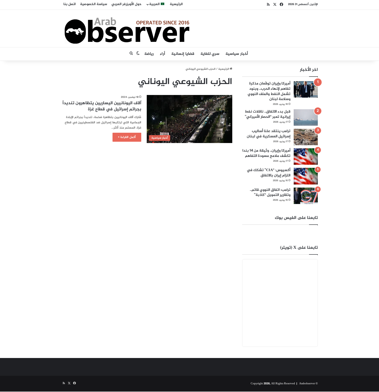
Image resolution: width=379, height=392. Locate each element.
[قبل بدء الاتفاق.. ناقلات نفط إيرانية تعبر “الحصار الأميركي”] (306, 117)
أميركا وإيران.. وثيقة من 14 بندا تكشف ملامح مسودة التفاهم (266, 153)
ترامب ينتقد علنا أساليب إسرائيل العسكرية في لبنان (268, 134)
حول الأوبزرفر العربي (126, 4)
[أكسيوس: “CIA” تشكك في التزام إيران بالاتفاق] (306, 176)
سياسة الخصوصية (93, 4)
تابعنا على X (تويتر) (299, 247)
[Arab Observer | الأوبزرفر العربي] (127, 28)
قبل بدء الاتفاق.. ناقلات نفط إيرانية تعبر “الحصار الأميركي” (267, 114)
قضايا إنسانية (182, 54)
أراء (162, 54)
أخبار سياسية (236, 54)
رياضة (149, 54)
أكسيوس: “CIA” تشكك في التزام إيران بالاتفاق (268, 173)
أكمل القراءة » (127, 137)
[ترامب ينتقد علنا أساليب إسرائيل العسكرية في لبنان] (306, 137)
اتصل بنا (69, 4)
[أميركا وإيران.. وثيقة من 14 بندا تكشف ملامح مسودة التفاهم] (306, 156)
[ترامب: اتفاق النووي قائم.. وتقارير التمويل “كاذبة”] (306, 196)
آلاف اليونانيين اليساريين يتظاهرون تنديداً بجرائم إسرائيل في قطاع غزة (102, 106)
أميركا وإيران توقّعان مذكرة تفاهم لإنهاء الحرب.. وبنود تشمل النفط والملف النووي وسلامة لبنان (269, 91)
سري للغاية (209, 54)
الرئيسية (176, 4)
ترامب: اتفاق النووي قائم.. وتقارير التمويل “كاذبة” (270, 192)
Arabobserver (307, 383)
